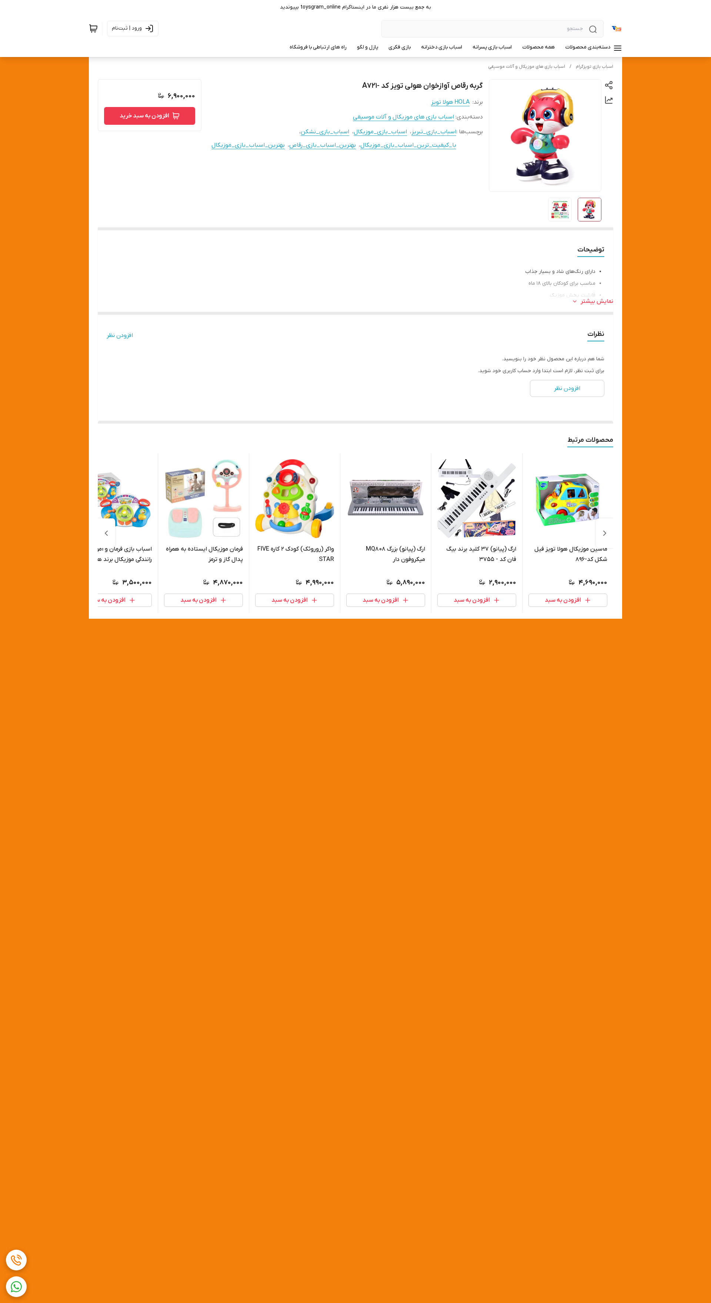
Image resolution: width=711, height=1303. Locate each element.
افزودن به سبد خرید (144, 116)
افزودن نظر (120, 335)
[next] (106, 533)
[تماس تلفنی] (16, 1260)
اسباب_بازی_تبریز (433, 132)
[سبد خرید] (93, 28)
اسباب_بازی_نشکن (325, 132)
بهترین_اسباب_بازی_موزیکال (248, 145)
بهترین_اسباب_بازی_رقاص (322, 145)
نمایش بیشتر (597, 301)
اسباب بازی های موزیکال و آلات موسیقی (526, 67)
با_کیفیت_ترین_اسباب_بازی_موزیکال (408, 145)
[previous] (605, 533)
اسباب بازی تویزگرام (594, 67)
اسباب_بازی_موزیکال (380, 132)
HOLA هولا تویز (450, 102)
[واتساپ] (16, 1286)
